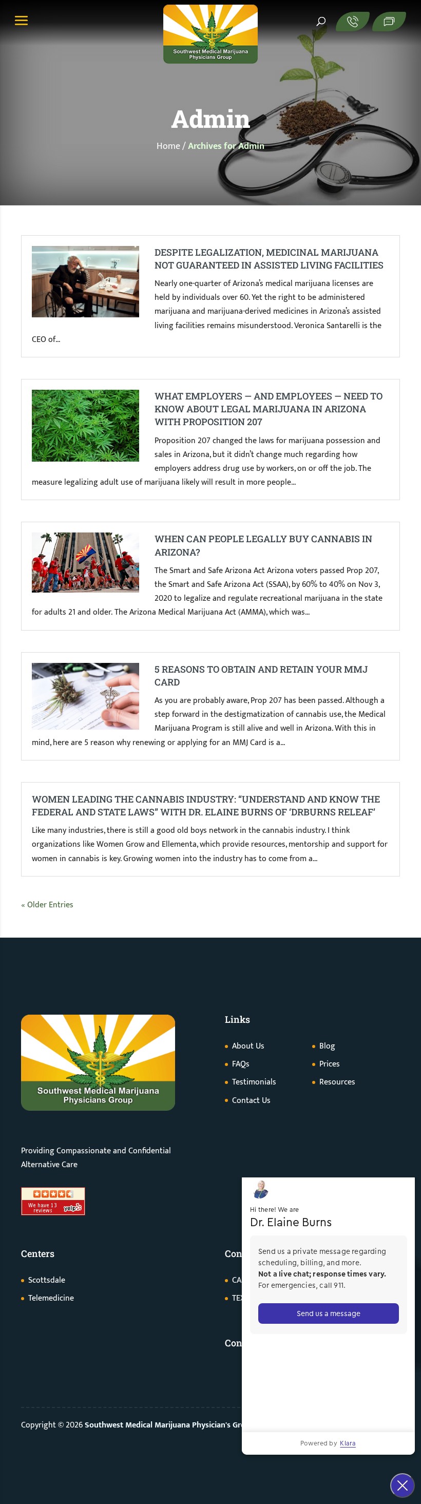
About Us (248, 1046)
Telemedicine (51, 1298)
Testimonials (254, 1082)
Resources (337, 1082)
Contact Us (251, 1101)
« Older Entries (47, 905)
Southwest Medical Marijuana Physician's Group (170, 1425)
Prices (329, 1064)
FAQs (241, 1064)
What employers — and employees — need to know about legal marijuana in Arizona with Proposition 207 (268, 409)
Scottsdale (46, 1280)
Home (168, 146)
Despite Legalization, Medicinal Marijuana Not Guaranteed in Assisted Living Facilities (269, 258)
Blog (327, 1046)
